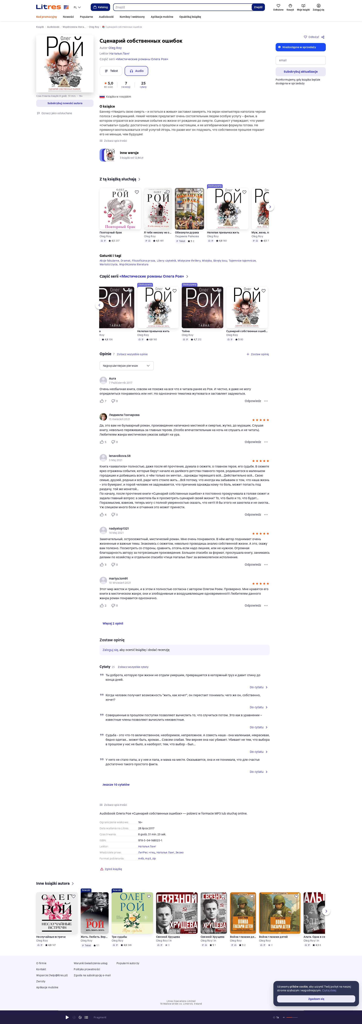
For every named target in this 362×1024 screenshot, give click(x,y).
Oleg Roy (105, 236)
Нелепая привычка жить (223, 232)
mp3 (148, 858)
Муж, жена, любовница (267, 232)
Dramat (125, 260)
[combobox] (182, 7)
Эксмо (180, 852)
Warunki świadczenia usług (90, 963)
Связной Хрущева (168, 937)
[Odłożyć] (137, 192)
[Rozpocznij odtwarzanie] (67, 1017)
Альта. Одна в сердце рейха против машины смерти (324, 937)
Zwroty (40, 981)
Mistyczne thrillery (189, 260)
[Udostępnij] (323, 37)
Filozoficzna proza (143, 260)
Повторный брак (111, 232)
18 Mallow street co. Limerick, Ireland (181, 1003)
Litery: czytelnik (166, 260)
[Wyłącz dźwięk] (284, 1017)
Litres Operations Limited (181, 1001)
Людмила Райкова (187, 236)
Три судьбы (119, 937)
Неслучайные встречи (51, 937)
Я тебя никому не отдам (158, 232)
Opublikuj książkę (190, 16)
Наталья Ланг (147, 846)
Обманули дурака (187, 232)
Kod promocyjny (46, 16)
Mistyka (207, 260)
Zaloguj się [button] (110, 650)
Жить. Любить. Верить (94, 937)
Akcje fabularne (109, 260)
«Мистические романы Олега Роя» (142, 59)
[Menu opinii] (266, 401)
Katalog (103, 7)
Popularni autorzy (128, 963)
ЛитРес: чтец (146, 852)
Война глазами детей (243, 937)
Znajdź (258, 7)
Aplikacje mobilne (162, 16)
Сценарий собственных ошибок (247, 331)
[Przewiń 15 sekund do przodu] (80, 1017)
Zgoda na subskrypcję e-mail (92, 975)
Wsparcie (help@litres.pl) (52, 975)
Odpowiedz (253, 401)
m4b (141, 858)
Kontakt (41, 969)
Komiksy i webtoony (132, 16)
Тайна (97, 331)
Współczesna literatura (134, 264)
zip (154, 858)
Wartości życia (109, 264)
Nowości (68, 16)
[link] (179, 378)
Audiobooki (106, 16)
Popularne (86, 16)
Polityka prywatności (87, 969)
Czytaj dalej (329, 990)
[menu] (78, 7)
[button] (108, 84)
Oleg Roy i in (164, 940)
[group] (185, 380)
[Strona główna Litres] (52, 7)
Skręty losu (220, 260)
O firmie (41, 963)
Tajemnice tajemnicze (242, 260)
